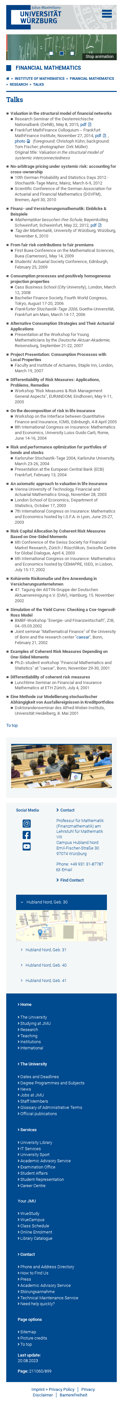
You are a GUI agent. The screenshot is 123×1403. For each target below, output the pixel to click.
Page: (23, 1371)
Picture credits (33, 1338)
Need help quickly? (37, 1303)
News (25, 1089)
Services (28, 1129)
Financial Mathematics (48, 68)
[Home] (8, 79)
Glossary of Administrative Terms (51, 1107)
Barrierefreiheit (73, 1395)
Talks (38, 84)
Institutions (30, 1041)
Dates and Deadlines (39, 1076)
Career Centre (33, 1185)
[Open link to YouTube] (24, 846)
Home (25, 1004)
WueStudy (29, 1213)
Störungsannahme (37, 1291)
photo (20, 141)
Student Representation (42, 1179)
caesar (82, 637)
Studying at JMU (35, 1023)
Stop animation (99, 56)
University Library (36, 1142)
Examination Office (37, 1167)
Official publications (38, 1113)
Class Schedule (34, 1225)
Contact (67, 810)
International (31, 1047)
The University (33, 1017)
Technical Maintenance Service (49, 1297)
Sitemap (28, 1331)
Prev (18, 47)
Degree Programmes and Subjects (52, 1082)
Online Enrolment (36, 1232)
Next (105, 47)
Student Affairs (34, 1173)
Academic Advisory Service (45, 1160)
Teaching (28, 1035)
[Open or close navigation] (107, 14)
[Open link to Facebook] (24, 835)
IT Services (30, 1148)
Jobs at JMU (32, 1095)
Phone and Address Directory (47, 1266)
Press (25, 1279)
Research (19, 84)
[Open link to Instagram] (24, 824)
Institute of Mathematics (40, 79)
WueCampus (32, 1219)
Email (67, 869)
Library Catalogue (36, 1238)
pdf (83, 124)
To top (12, 725)
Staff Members (34, 1101)
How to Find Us (34, 1273)
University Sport (35, 1154)
